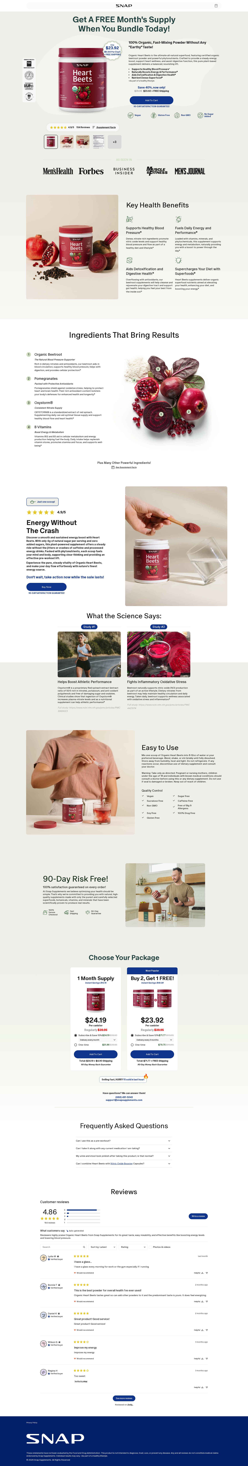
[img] (75, 1231)
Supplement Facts (106, 127)
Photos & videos (161, 1247)
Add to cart (151, 100)
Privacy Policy (31, 1423)
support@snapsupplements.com (124, 1100)
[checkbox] (163, 1247)
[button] (124, 1141)
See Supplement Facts (126, 467)
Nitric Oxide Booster (122, 1163)
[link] (58, 127)
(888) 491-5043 (124, 1097)
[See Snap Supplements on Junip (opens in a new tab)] (130, 1405)
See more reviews (124, 1398)
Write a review (198, 1216)
